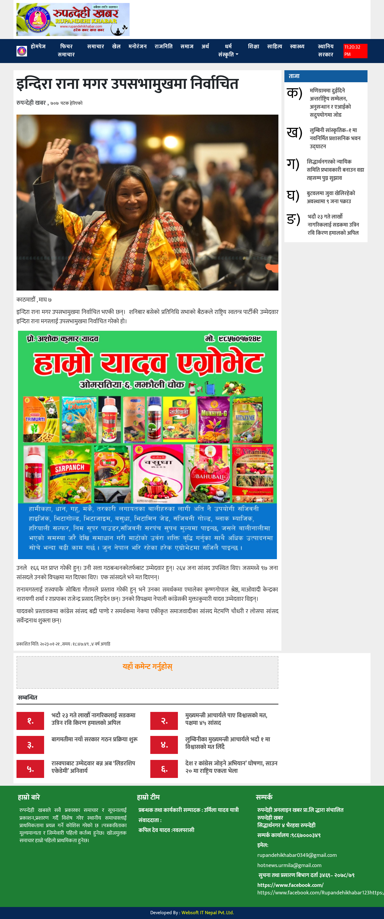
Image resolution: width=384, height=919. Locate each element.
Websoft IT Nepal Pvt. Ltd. (208, 913)
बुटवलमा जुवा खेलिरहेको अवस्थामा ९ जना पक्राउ (331, 197)
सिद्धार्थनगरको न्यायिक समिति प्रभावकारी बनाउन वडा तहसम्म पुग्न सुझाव (335, 170)
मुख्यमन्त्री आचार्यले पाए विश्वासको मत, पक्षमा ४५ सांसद (226, 719)
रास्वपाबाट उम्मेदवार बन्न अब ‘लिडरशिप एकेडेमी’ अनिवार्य (93, 767)
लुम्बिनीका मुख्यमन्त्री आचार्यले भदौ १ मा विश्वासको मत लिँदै (227, 743)
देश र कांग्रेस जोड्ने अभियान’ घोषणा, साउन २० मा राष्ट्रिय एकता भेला (231, 767)
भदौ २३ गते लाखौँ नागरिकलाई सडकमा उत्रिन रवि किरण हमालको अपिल (333, 225)
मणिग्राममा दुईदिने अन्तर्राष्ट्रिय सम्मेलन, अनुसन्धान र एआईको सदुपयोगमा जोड (330, 103)
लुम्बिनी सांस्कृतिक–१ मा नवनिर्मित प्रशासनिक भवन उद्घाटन (335, 138)
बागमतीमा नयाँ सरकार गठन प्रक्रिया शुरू (95, 739)
